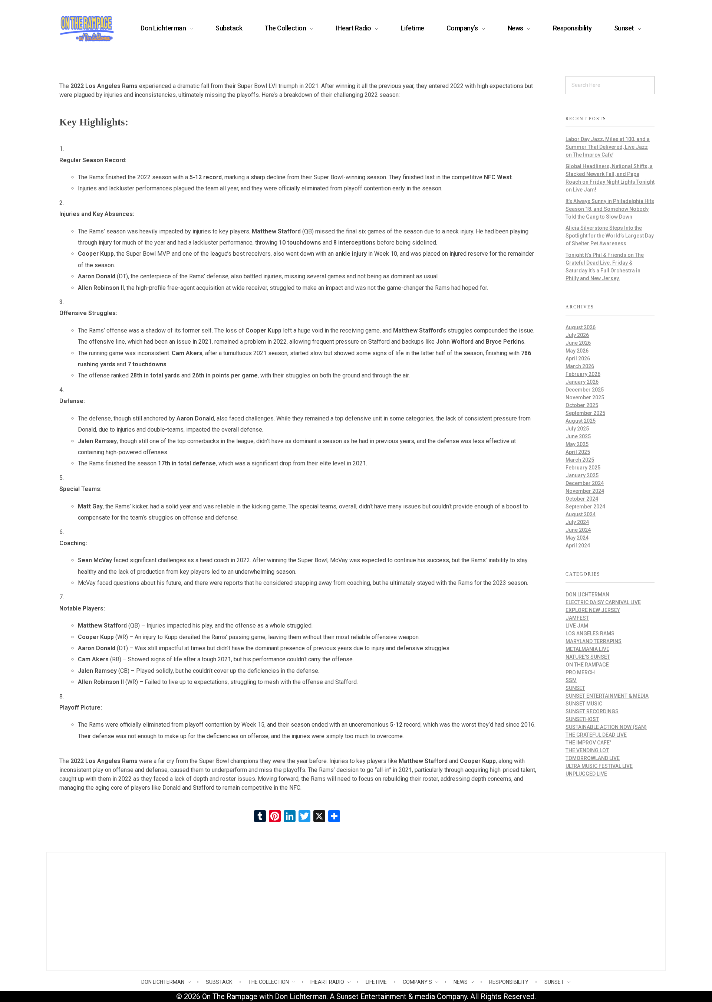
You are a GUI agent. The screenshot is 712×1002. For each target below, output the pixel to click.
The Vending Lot (587, 750)
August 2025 (581, 421)
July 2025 (577, 429)
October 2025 (582, 405)
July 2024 (577, 522)
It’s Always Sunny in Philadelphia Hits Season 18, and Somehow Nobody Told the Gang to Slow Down (610, 209)
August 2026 (581, 327)
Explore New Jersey (593, 610)
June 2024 (578, 530)
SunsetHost (582, 719)
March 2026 (580, 366)
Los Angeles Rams (590, 633)
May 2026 (577, 351)
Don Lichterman (587, 594)
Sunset (575, 688)
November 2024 (585, 491)
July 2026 (577, 335)
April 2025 (578, 452)
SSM (571, 680)
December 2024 (585, 483)
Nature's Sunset (588, 657)
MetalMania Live (587, 649)
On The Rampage (587, 665)
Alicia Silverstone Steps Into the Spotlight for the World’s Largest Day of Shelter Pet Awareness (610, 235)
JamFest (577, 618)
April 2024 (578, 546)
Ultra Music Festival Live (599, 766)
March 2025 (580, 460)
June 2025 (578, 436)
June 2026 (578, 343)
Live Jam (577, 626)
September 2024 (585, 507)
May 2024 (577, 538)
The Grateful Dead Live (596, 735)
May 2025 (577, 444)
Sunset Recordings (592, 711)
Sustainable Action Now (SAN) (606, 727)
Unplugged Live (586, 774)
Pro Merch (580, 672)
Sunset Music (584, 704)
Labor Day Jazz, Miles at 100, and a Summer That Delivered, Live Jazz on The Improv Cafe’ (608, 147)
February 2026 (583, 374)
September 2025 (585, 413)
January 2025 (582, 475)
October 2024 (582, 499)
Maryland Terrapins (594, 641)
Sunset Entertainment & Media (607, 696)
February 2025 (583, 468)
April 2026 (578, 358)
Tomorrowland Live (593, 758)
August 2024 (581, 514)
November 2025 (585, 397)
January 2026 (582, 382)
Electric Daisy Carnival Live (603, 602)
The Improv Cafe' (588, 743)
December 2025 (585, 390)
